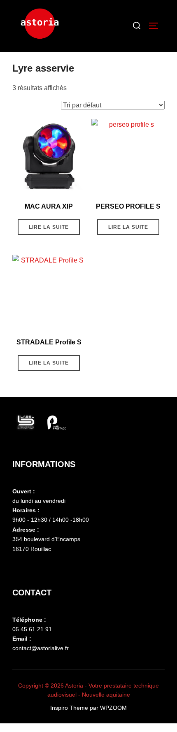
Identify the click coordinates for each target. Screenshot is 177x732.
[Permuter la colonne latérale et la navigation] (156, 26)
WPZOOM (113, 707)
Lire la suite (49, 227)
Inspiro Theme (69, 707)
